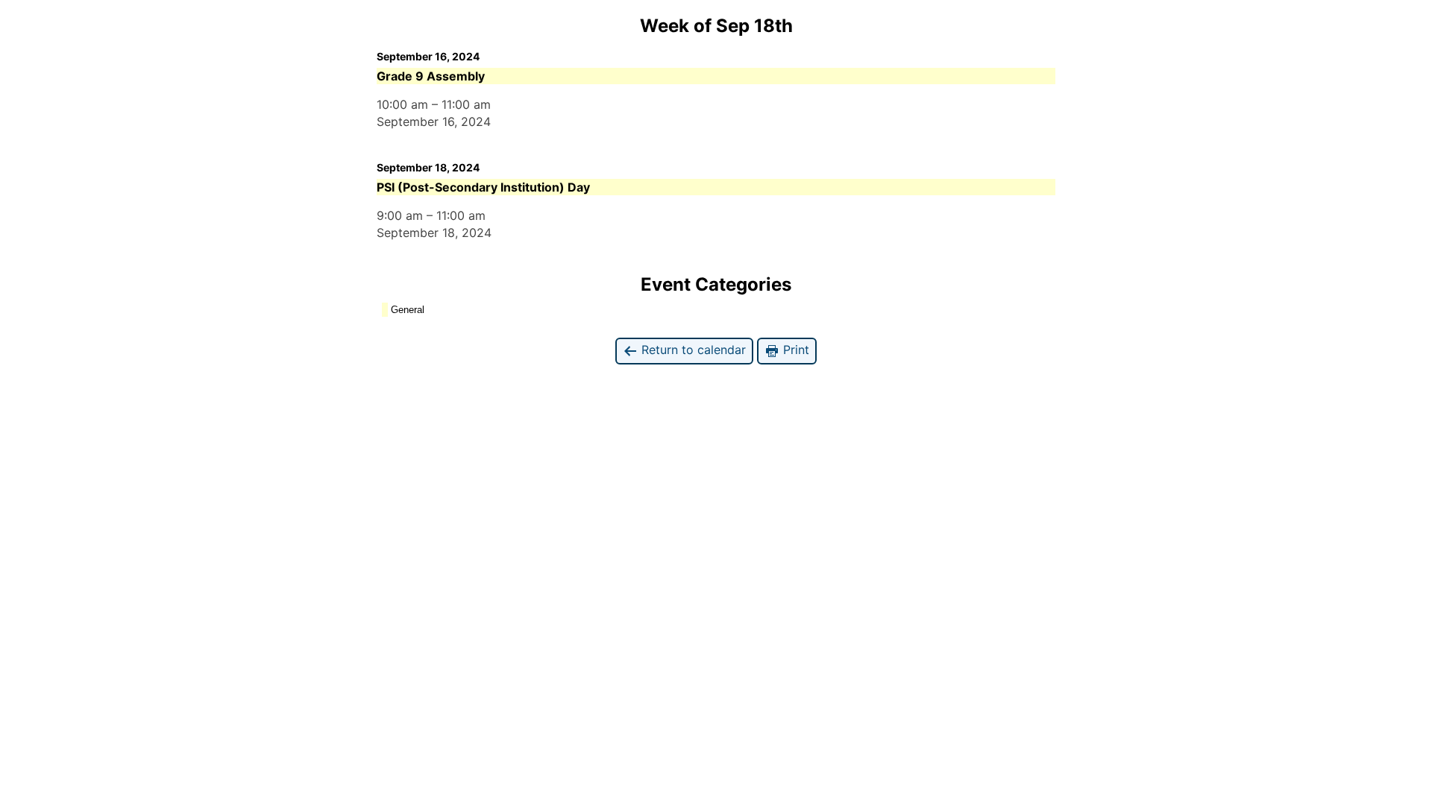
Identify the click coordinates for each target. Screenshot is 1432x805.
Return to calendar (692, 349)
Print (794, 349)
